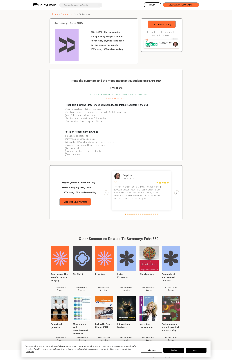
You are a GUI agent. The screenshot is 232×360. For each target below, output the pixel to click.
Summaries (66, 14)
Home (55, 14)
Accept (196, 350)
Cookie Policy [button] (83, 349)
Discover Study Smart (181, 4)
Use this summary (161, 24)
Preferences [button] (30, 352)
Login (152, 4)
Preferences (151, 350)
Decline (174, 350)
